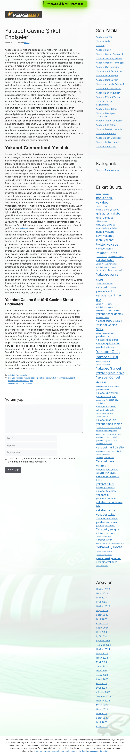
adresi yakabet (102, 194)
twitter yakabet (107, 244)
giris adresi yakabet (108, 213)
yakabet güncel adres (110, 373)
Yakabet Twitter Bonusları (109, 120)
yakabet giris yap (105, 347)
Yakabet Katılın (103, 50)
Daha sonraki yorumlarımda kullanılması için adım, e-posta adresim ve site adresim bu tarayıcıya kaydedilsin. (43, 460)
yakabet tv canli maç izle (109, 504)
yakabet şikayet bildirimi (104, 551)
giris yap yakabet (15, 378)
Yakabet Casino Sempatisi (109, 54)
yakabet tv (103, 494)
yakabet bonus (106, 287)
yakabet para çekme (107, 469)
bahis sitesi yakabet (104, 200)
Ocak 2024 (101, 670)
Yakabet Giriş (103, 41)
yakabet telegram (106, 491)
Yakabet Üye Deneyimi (107, 67)
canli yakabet (101, 206)
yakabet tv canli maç (106, 498)
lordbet (82, 751)
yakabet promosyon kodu (107, 478)
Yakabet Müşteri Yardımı (108, 97)
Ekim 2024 (101, 632)
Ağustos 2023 (103, 692)
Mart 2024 (101, 662)
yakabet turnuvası (102, 566)
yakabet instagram (106, 396)
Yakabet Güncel (108, 368)
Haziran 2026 (103, 589)
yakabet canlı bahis (104, 304)
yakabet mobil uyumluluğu (107, 437)
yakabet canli (104, 291)
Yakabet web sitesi (107, 518)
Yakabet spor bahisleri (105, 487)
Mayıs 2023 (102, 705)
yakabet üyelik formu (103, 543)
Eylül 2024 (101, 636)
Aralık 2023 (102, 675)
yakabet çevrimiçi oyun (103, 536)
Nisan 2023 (102, 709)
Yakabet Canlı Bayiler (107, 80)
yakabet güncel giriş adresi (107, 386)
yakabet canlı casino (104, 307)
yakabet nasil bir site (110, 447)
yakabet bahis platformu (106, 267)
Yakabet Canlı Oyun (106, 146)
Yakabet (100, 45)
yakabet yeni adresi (105, 525)
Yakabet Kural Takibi (106, 109)
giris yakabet (101, 221)
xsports (74, 751)
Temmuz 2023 (103, 696)
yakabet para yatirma (105, 458)
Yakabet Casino (102, 318)
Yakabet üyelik (104, 539)
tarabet (47, 751)
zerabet (55, 751)
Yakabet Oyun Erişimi (107, 75)
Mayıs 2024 (102, 653)
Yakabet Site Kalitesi (106, 125)
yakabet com (103, 336)
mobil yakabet (105, 240)
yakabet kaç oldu (106, 406)
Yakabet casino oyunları (109, 320)
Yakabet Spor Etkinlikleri (108, 138)
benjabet (104, 751)
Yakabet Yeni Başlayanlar (109, 58)
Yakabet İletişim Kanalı (107, 142)
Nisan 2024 (102, 658)
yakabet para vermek (103, 454)
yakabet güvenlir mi (107, 392)
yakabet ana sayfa (116, 257)
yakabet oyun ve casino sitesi (108, 451)
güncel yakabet (105, 231)
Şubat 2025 (102, 615)
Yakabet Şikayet (109, 547)
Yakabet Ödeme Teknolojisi (110, 62)
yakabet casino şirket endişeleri (37, 378)
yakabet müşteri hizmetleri (107, 440)
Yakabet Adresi (104, 37)
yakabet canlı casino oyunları (108, 310)
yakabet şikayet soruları (104, 555)
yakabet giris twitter (108, 343)
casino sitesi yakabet (107, 209)
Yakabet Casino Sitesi (106, 327)
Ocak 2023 (101, 722)
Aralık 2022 (102, 726)
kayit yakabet (105, 235)
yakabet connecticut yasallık (63, 378)
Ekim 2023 (101, 683)
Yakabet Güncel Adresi (108, 379)
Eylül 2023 (101, 688)
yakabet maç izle (106, 419)
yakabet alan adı (101, 257)
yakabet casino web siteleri (105, 333)
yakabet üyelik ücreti (117, 543)
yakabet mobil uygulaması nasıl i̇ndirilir (108, 434)
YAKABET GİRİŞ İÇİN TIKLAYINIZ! (65, 4)
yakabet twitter (106, 514)
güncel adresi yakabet (107, 228)
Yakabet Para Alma (106, 133)
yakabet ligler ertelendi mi (104, 413)
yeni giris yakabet (106, 561)
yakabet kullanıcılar (105, 410)
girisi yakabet (104, 217)
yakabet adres (104, 248)
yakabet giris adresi (107, 339)
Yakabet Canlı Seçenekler (109, 71)
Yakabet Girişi (107, 357)
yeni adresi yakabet (108, 558)
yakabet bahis (105, 260)
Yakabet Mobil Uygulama (106, 431)
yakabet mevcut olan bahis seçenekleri (108, 428)
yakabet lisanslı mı (102, 417)
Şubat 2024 (102, 666)
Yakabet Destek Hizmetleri (109, 129)
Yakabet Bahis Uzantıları (108, 88)
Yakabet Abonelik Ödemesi (110, 84)
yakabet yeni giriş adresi (106, 533)
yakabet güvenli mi (104, 389)
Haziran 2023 (103, 700)
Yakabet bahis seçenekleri (109, 270)
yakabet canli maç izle (109, 298)
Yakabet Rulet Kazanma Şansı (20, 381)
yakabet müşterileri (104, 444)
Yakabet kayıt (102, 403)
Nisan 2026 (102, 593)
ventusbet (37, 751)
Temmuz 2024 (103, 645)
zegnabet (65, 751)
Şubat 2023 (102, 718)
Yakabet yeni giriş (108, 529)
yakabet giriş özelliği (103, 364)
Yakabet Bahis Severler (108, 93)
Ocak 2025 (101, 619)
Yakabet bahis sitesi (107, 276)
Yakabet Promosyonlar (17, 375)
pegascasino (93, 751)
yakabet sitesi (105, 484)
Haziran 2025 (103, 606)
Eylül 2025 (101, 602)
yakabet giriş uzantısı (103, 361)
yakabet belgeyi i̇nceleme (104, 284)
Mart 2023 (101, 713)
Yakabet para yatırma (105, 463)
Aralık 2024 (102, 623)
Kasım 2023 (102, 679)
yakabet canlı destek (109, 314)
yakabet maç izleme (109, 423)
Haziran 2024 (103, 649)
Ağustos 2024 (103, 640)
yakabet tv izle (105, 510)
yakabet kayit (112, 400)
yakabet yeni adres (106, 522)
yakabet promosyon (106, 473)
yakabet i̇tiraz (100, 400)
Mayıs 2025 (102, 610)
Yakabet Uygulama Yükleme (20, 383)
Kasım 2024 (102, 627)
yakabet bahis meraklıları (106, 264)
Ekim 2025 (101, 597)
